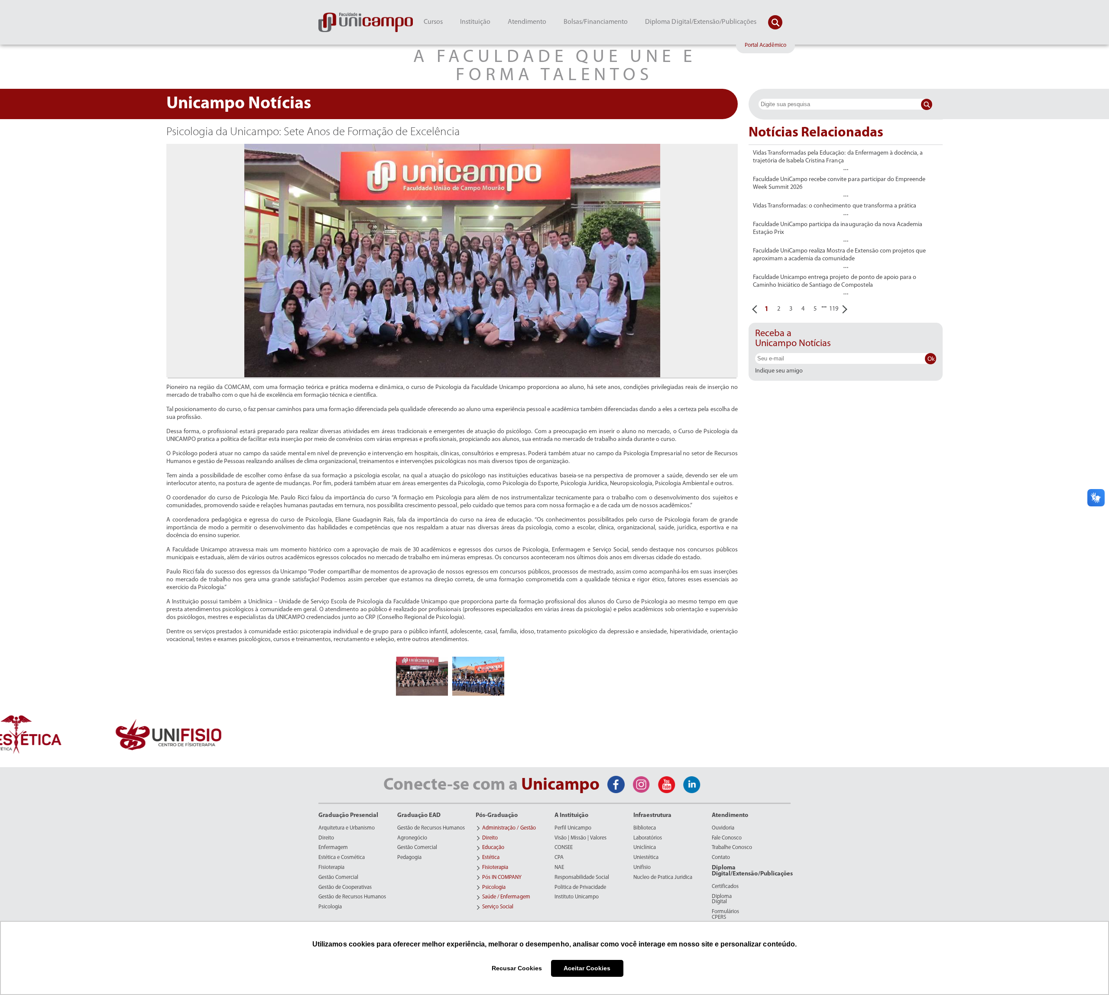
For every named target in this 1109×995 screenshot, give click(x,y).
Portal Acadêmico (765, 45)
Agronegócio (412, 838)
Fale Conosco (727, 838)
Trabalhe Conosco (732, 847)
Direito (326, 838)
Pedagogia (409, 857)
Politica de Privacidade (580, 887)
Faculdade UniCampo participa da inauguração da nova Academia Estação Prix (837, 228)
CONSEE (563, 847)
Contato (721, 857)
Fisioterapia (331, 867)
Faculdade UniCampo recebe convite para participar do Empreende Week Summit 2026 (839, 183)
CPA (559, 857)
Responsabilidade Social (581, 877)
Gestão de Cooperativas (345, 887)
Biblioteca (644, 828)
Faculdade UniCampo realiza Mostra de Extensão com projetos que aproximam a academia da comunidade (839, 255)
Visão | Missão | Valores (580, 838)
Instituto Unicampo (576, 897)
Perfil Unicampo (572, 828)
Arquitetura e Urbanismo (346, 828)
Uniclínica (644, 847)
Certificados (725, 886)
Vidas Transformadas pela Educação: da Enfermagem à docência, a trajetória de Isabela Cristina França (838, 157)
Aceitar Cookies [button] (587, 968)
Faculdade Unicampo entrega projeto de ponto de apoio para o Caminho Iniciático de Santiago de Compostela (834, 281)
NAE (559, 867)
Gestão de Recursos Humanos (352, 897)
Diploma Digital (722, 899)
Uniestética (645, 857)
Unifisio (642, 867)
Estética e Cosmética (341, 857)
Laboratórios (647, 838)
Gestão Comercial (338, 877)
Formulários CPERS (725, 914)
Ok (931, 359)
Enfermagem (333, 847)
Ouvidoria (723, 828)
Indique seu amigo (779, 371)
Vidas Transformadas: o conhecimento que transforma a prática (834, 206)
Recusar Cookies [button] (517, 968)
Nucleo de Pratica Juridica (662, 877)
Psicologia (330, 907)
